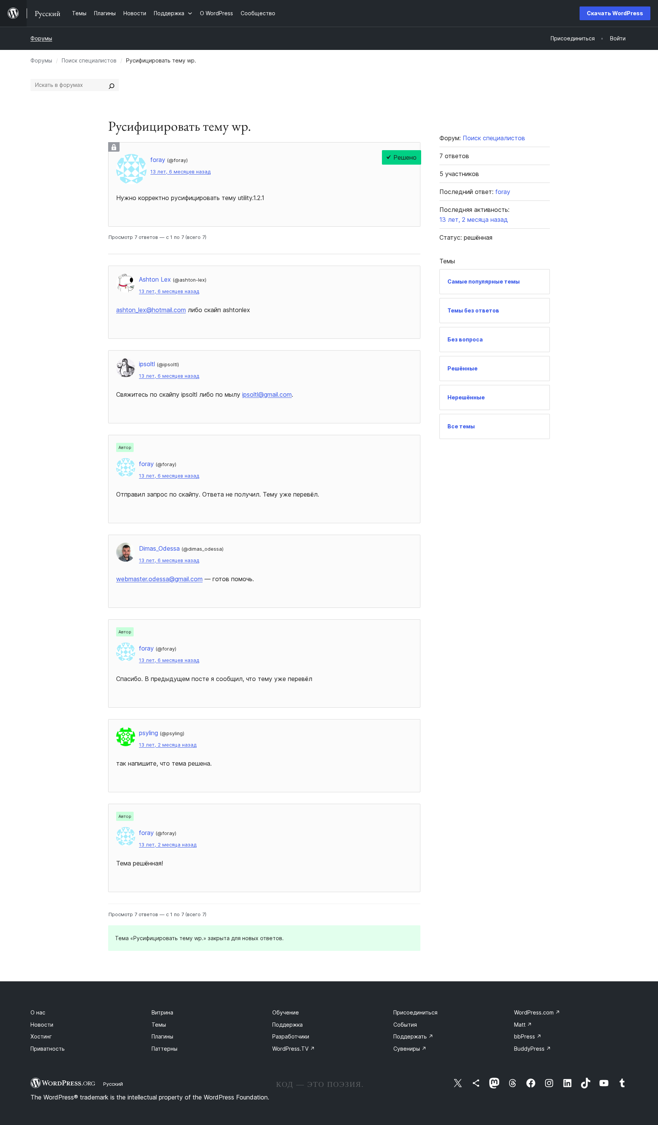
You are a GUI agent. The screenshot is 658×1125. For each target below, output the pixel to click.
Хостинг (41, 1036)
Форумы (41, 38)
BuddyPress (532, 1048)
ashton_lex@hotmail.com (151, 310)
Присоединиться (415, 1012)
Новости (41, 1024)
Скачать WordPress (615, 13)
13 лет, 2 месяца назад (167, 745)
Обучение (285, 1012)
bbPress (527, 1036)
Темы (159, 1024)
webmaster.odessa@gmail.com (159, 579)
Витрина (162, 1012)
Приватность (47, 1048)
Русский (113, 1084)
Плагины (162, 1036)
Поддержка (287, 1024)
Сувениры (409, 1048)
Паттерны (164, 1048)
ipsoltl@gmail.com (267, 394)
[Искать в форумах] (111, 85)
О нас (37, 1012)
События (405, 1024)
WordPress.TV (293, 1048)
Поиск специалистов (89, 60)
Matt (523, 1024)
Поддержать (413, 1036)
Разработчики (290, 1036)
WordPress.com (537, 1012)
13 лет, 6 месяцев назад (180, 172)
